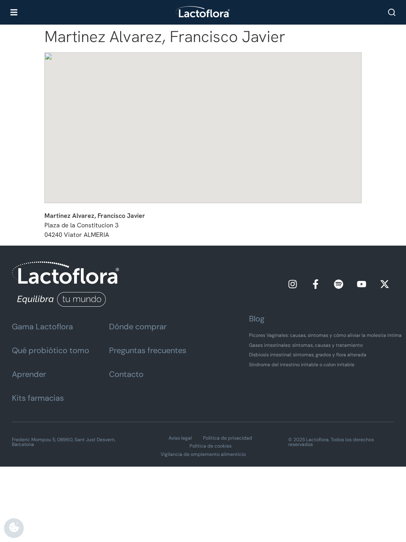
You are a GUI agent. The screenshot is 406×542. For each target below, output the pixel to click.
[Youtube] (361, 284)
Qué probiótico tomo (50, 350)
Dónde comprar (138, 326)
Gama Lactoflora (42, 326)
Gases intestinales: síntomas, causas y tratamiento (306, 345)
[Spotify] (338, 284)
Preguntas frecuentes (147, 350)
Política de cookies (211, 446)
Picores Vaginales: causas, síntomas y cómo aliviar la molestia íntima (325, 335)
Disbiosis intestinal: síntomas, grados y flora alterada (307, 355)
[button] (203, 121)
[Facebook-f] (315, 284)
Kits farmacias (38, 398)
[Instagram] (292, 284)
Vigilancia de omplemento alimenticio (203, 454)
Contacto (126, 374)
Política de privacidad (227, 438)
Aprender (29, 374)
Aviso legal (180, 438)
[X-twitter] (384, 284)
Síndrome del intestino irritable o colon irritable (301, 364)
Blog (256, 318)
